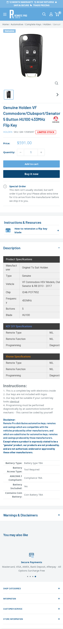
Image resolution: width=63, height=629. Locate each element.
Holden (7, 131)
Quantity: (9, 152)
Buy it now (31, 174)
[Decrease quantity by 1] (20, 152)
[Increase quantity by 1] (41, 152)
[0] (57, 14)
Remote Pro (9, 500)
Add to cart (31, 164)
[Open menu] (4, 14)
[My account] (51, 14)
